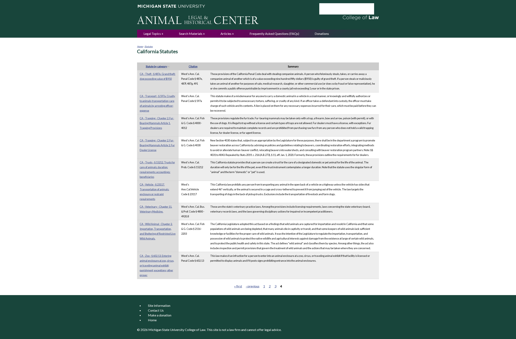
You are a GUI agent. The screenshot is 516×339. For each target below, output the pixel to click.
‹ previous (252, 286)
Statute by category (156, 66)
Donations (322, 33)
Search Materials (190, 33)
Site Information (159, 305)
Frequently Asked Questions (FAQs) (274, 33)
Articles (226, 33)
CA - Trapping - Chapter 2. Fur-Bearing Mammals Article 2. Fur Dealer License (157, 145)
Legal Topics (152, 33)
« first (238, 286)
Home (140, 46)
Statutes (149, 46)
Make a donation (159, 315)
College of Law (195, 330)
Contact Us (156, 310)
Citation (193, 66)
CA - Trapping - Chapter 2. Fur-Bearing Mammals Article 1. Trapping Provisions (157, 123)
